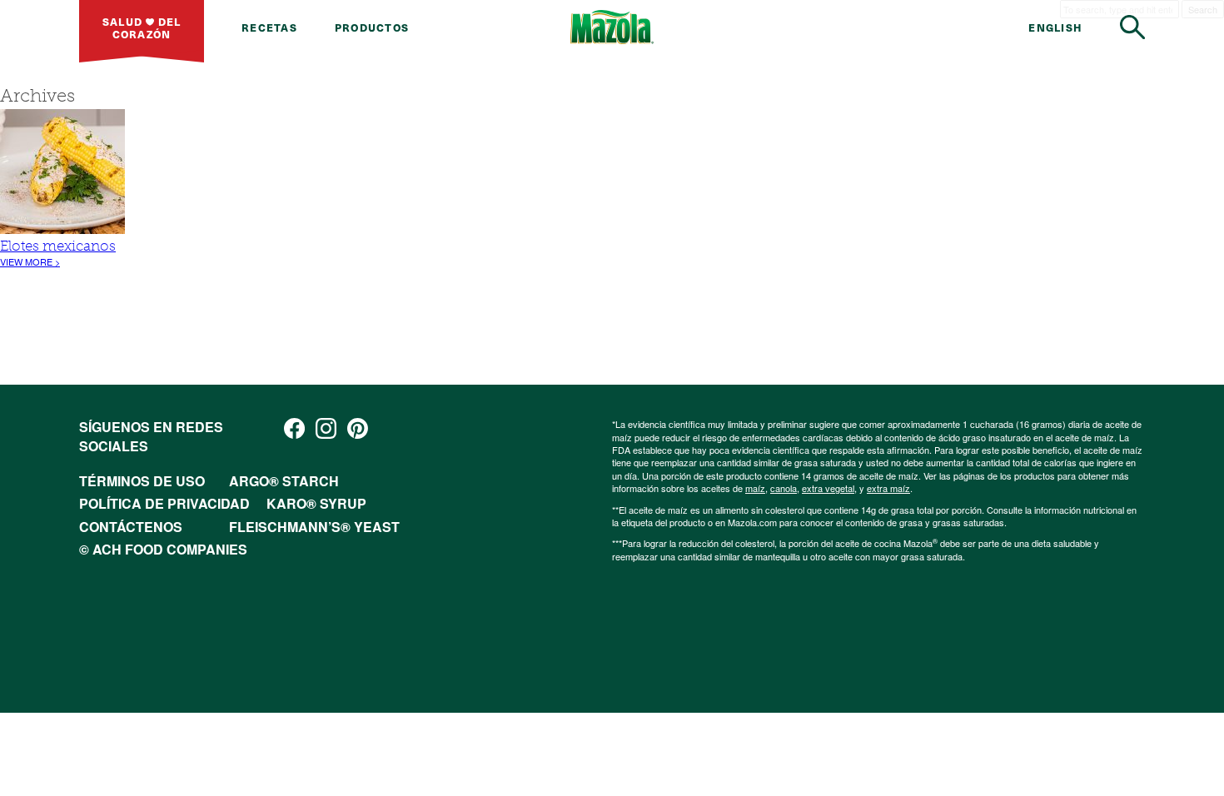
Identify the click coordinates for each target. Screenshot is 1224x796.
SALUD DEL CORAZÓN (142, 27)
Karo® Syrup (316, 503)
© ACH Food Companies (163, 549)
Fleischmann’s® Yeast (314, 526)
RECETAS (269, 27)
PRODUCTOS (372, 27)
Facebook (294, 428)
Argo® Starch (284, 480)
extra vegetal (828, 488)
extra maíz (888, 488)
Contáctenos (130, 526)
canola (783, 488)
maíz (755, 488)
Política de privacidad (164, 503)
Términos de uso (142, 480)
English (1055, 27)
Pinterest (357, 428)
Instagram (326, 428)
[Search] (1132, 27)
